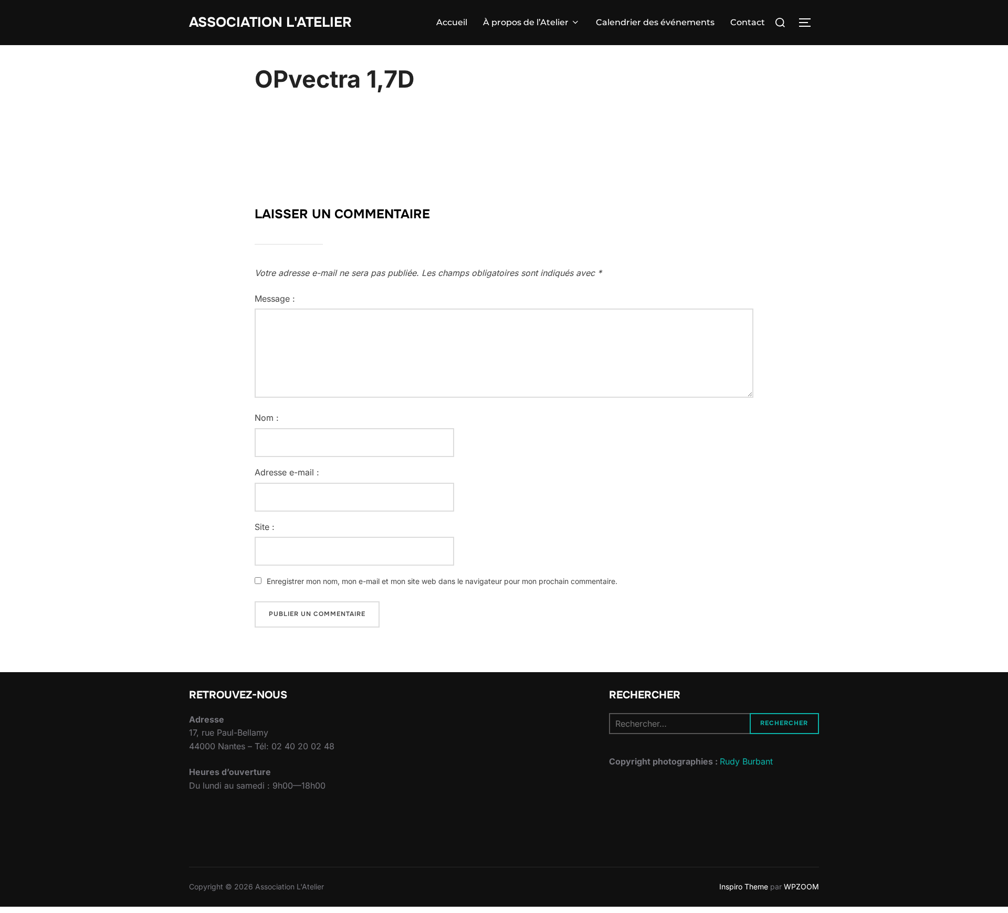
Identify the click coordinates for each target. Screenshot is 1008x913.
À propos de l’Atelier (526, 22)
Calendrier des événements (655, 22)
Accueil (451, 22)
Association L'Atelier (270, 22)
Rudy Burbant (746, 761)
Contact (747, 22)
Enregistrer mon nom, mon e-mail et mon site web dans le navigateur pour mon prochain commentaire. (442, 581)
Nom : (267, 417)
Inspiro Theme (743, 886)
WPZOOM (801, 886)
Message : (275, 298)
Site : (265, 527)
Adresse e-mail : (287, 472)
